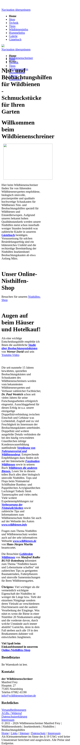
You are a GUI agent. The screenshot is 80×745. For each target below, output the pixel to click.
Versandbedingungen (13, 709)
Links (14, 733)
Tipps (12, 26)
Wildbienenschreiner (21, 58)
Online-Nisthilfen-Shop (15, 650)
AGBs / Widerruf (11, 713)
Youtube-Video (10, 355)
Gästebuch (15, 39)
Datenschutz (38, 733)
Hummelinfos (17, 32)
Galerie (13, 36)
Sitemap (24, 733)
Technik (13, 22)
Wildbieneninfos (18, 29)
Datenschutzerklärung (14, 716)
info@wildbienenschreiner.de (18, 695)
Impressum (7, 719)
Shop (12, 19)
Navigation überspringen (16, 9)
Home (5, 733)
